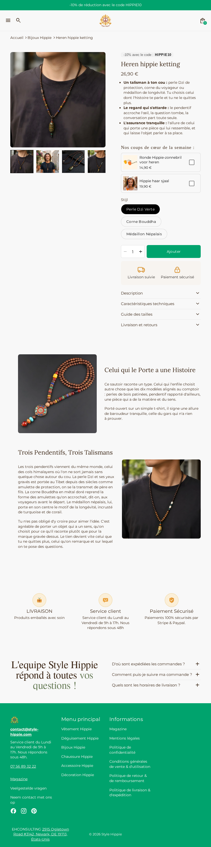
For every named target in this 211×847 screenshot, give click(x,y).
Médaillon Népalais (144, 234)
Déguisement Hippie (80, 738)
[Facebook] (13, 811)
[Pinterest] (34, 811)
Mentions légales (124, 738)
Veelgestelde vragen (28, 788)
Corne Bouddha (141, 221)
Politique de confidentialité (122, 750)
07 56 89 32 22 (23, 766)
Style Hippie (111, 834)
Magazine (19, 779)
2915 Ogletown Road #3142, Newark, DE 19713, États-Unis (41, 834)
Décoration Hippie (77, 775)
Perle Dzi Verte (140, 209)
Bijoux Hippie (39, 37)
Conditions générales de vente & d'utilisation (129, 764)
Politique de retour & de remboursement (128, 778)
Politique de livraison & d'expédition (129, 793)
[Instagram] (24, 811)
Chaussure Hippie (77, 756)
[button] (21, 161)
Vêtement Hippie (76, 729)
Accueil (16, 37)
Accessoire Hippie (77, 765)
